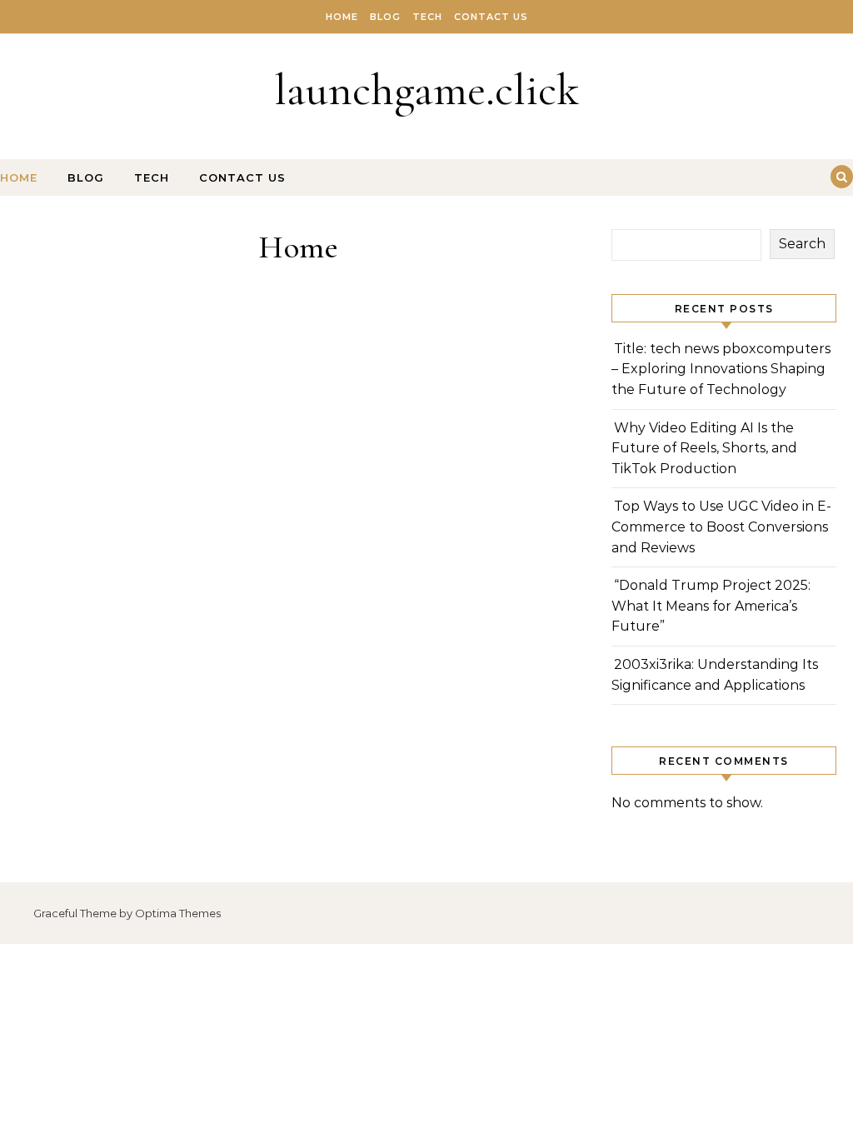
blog (385, 16)
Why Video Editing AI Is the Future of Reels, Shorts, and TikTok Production (704, 448)
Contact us (491, 16)
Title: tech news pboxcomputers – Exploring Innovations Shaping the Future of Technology (721, 369)
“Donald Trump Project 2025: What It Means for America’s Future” (711, 605)
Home (342, 16)
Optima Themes (178, 913)
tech (427, 16)
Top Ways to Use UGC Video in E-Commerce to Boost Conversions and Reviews (721, 526)
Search (802, 244)
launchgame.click (426, 89)
